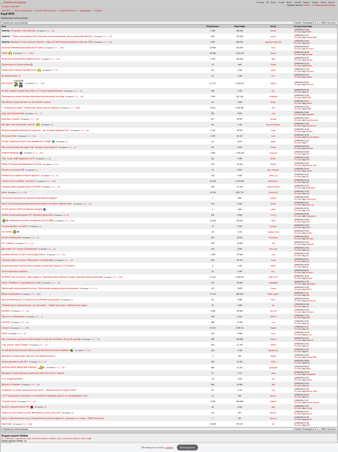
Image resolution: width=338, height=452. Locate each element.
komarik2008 (311, 37)
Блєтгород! (7, 83)
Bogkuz (273, 401)
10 (110, 36)
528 (120, 277)
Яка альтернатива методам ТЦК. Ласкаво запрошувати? (30, 147)
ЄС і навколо (8, 243)
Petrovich (309, 84)
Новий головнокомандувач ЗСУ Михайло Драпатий (27, 215)
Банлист (98, 11)
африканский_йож (273, 42)
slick (59, 438)
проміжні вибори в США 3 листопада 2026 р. (24, 254)
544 (42, 83)
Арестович (7, 424)
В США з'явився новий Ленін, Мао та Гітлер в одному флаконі (33, 91)
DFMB (308, 32)
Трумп (5, 53)
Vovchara (309, 49)
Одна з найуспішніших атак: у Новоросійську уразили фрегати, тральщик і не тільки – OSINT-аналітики (53, 418)
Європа (306, 2)
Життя (289, 2)
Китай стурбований (11, 237)
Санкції (5, 328)
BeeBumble (310, 188)
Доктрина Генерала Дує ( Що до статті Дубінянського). (29, 356)
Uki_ (273, 91)
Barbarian (9, 438)
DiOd (273, 362)
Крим (4, 192)
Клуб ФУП (15, 6)
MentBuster (273, 350)
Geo (273, 76)
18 (71, 260)
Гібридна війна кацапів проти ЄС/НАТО (21, 187)
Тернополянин (311, 120)
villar (307, 182)
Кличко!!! (6, 311)
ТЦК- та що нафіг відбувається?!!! (18, 158)
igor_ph (308, 334)
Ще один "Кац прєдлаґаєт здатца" (19, 124)
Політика (260, 2)
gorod (273, 36)
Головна (5, 6)
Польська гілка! (9, 136)
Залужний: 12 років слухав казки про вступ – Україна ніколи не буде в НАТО (39, 390)
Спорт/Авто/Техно (68, 11)
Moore (273, 53)
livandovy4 (273, 192)
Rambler (309, 60)
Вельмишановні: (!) (11, 76)
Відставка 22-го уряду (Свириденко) (19, 249)
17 (46, 345)
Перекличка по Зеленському (16, 64)
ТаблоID (297, 2)
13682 (323, 23)
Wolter (273, 102)
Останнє (298, 32)
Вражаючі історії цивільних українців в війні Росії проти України (33, 373)
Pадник (273, 328)
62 (34, 401)
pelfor (273, 70)
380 (26, 328)
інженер (308, 54)
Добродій (273, 367)
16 (37, 119)
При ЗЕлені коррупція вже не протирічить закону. (26, 102)
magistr (308, 77)
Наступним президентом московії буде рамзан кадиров (29, 198)
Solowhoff (309, 244)
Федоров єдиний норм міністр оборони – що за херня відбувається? (36, 130)
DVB (307, 160)
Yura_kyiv (273, 249)
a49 (273, 108)
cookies (169, 447)
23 (27, 322)
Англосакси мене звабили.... (15, 271)
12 (90, 204)
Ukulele (273, 119)
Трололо (309, 272)
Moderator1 (273, 181)
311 (72, 221)
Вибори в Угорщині (11, 384)
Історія (281, 2)
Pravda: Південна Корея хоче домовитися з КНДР (26, 141)
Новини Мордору (10, 152)
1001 (31, 53)
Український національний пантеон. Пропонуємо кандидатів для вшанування (40, 288)
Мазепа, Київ (311, 165)
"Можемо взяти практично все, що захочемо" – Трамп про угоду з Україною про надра (44, 305)
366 (30, 424)
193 (40, 153)
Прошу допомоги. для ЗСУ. (15, 361)
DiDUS (273, 83)
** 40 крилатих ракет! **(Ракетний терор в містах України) (30, 108)
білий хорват (273, 294)
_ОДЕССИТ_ (273, 277)
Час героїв (7, 231)
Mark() (273, 31)
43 (27, 311)
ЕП (267, 2)
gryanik (308, 103)
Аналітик (309, 148)
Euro (273, 333)
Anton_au (273, 175)
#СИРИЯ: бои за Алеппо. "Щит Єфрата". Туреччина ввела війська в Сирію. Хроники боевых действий (52, 277)
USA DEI (6, 322)
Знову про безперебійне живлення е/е (21, 59)
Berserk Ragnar (273, 125)
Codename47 (20, 438)
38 (63, 255)
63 (53, 31)
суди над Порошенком (13, 113)
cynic (307, 210)
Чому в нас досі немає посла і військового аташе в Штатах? (31, 412)
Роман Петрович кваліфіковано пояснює (22, 164)
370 (24, 192)
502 (61, 48)
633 (53, 181)
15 (58, 187)
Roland (308, 66)
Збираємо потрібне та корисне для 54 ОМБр (31, 220)
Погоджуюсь (187, 447)
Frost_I (273, 215)
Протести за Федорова (13, 316)
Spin (273, 59)
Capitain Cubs (273, 232)
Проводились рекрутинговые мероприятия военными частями (33, 96)
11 (81, 91)
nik (273, 305)
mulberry (52, 438)
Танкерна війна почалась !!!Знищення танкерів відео (28, 260)
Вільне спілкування (23, 11)
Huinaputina (310, 216)
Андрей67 (309, 114)
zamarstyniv (310, 199)
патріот (308, 380)
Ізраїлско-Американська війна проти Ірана (23, 47)
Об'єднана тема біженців (23, 30)
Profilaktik (273, 96)
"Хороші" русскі (9, 401)
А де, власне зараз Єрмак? (15, 345)
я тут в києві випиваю (12, 379)
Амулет (273, 396)
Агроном (273, 153)
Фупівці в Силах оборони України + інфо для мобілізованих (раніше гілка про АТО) (52, 42)
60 (81, 97)
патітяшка (273, 237)
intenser (44, 438)
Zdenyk (273, 198)
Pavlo (307, 227)
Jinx (307, 255)
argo (307, 193)
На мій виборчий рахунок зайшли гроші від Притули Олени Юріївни (35, 350)
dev (273, 379)
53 (110, 42)
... (319, 23)
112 (57, 59)
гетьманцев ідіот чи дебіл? (15, 226)
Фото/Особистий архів (45, 11)
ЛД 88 (4, 333)
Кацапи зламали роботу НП (16, 407)
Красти (77, 438)
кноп (273, 48)
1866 (77, 108)
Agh (273, 384)
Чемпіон (315, 2)
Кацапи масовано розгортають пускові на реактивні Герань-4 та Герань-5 (38, 266)
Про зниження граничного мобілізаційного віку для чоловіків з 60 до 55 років (40, 339)
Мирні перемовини (11, 294)
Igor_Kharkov (273, 170)
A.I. (306, 143)
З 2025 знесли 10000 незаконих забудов (22, 209)
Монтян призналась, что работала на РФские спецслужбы (31, 299)
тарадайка (273, 283)
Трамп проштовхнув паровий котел (19, 70)
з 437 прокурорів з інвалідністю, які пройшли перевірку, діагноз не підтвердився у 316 (44, 396)
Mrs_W (273, 311)
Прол (273, 300)
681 (38, 294)
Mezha (323, 2)
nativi (307, 43)
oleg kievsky (310, 126)
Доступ (331, 2)
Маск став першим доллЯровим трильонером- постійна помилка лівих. (37, 203)
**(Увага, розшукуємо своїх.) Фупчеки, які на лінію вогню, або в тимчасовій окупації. (52, 36)
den (307, 267)
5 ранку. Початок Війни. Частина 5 (19, 181)
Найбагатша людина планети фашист (21, 175)
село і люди (86, 438)
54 (87, 130)
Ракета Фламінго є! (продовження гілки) (21, 282)
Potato (273, 64)
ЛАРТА (308, 289)
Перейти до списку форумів (15, 23)
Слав (273, 130)
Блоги (273, 2)
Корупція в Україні (11, 119)
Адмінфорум (85, 11)
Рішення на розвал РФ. (13, 170)
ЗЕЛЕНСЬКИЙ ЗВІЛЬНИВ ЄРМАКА (19, 367)
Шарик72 (309, 340)
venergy (308, 408)
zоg (273, 113)
